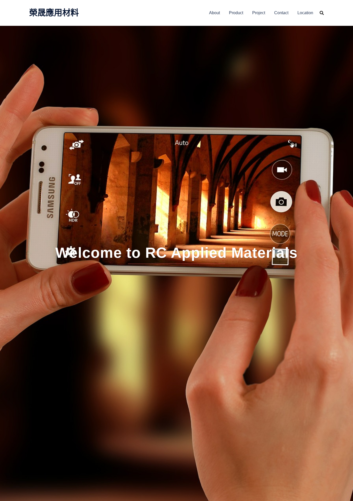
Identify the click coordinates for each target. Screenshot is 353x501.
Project (258, 13)
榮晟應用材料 (54, 12)
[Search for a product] (322, 13)
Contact (281, 13)
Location (305, 13)
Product (236, 13)
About (214, 13)
